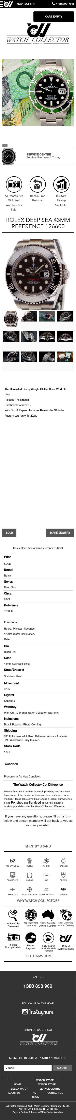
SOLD (9, 532)
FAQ (34, 1092)
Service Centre (50, 1088)
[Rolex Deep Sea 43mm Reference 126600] (11, 318)
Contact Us (55, 1092)
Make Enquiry (60, 532)
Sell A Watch (19, 1088)
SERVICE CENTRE (39, 154)
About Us (14, 1092)
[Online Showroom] (38, 1040)
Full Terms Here (38, 956)
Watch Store (45, 1080)
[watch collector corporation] (38, 33)
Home (17, 1084)
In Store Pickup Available (61, 200)
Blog (35, 1097)
